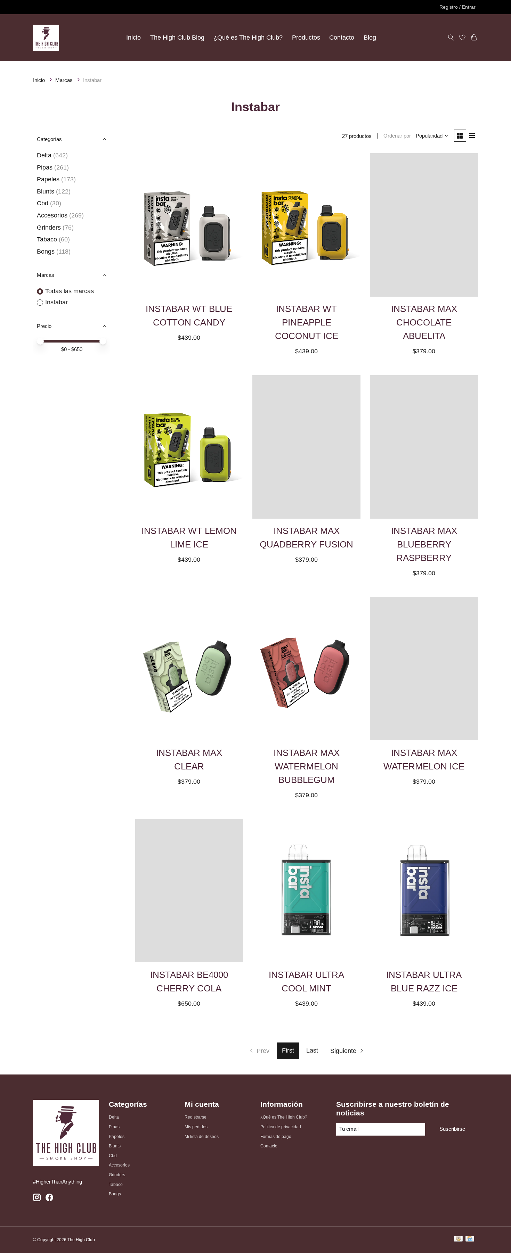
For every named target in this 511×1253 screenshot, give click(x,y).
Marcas (64, 80)
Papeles (48, 179)
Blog (370, 37)
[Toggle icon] (451, 38)
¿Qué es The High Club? (248, 37)
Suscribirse (452, 1129)
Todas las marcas (69, 291)
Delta (44, 155)
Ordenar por (397, 136)
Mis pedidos (196, 1126)
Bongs (46, 251)
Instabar (56, 302)
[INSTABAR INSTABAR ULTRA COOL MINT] (306, 890)
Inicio (133, 37)
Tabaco (47, 239)
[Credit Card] (469, 1239)
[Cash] (458, 1239)
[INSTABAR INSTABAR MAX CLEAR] (189, 668)
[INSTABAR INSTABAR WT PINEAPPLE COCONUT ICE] (306, 225)
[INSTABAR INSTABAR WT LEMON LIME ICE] (189, 447)
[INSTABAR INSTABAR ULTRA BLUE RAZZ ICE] (424, 890)
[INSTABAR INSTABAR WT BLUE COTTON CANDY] (189, 225)
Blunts (45, 191)
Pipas (44, 167)
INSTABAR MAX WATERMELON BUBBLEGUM (307, 766)
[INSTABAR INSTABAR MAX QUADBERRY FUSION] (306, 447)
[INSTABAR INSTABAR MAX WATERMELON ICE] (424, 668)
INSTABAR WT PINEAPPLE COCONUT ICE (306, 322)
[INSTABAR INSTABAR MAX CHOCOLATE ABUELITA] (424, 225)
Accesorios (52, 215)
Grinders (49, 227)
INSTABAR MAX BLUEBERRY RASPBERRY (424, 544)
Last (312, 1050)
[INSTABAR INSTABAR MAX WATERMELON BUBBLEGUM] (306, 668)
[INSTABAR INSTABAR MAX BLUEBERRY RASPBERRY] (424, 447)
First (288, 1050)
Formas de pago (275, 1136)
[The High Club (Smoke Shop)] (46, 37)
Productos (306, 37)
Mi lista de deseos (202, 1136)
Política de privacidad (280, 1126)
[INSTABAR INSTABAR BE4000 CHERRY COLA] (189, 890)
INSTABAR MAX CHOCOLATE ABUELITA (424, 322)
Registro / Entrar (457, 7)
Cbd (42, 203)
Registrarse (195, 1117)
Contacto (341, 37)
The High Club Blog (177, 37)
